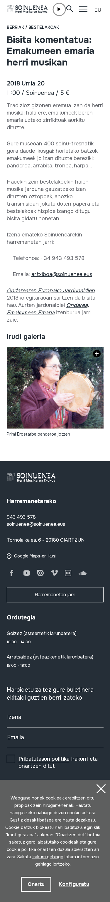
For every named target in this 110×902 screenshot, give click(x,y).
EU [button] (97, 10)
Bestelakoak (43, 27)
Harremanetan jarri (55, 595)
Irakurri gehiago (47, 857)
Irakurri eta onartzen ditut (58, 762)
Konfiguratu (74, 884)
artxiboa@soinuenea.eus (61, 274)
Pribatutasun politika (44, 759)
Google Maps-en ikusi (35, 556)
